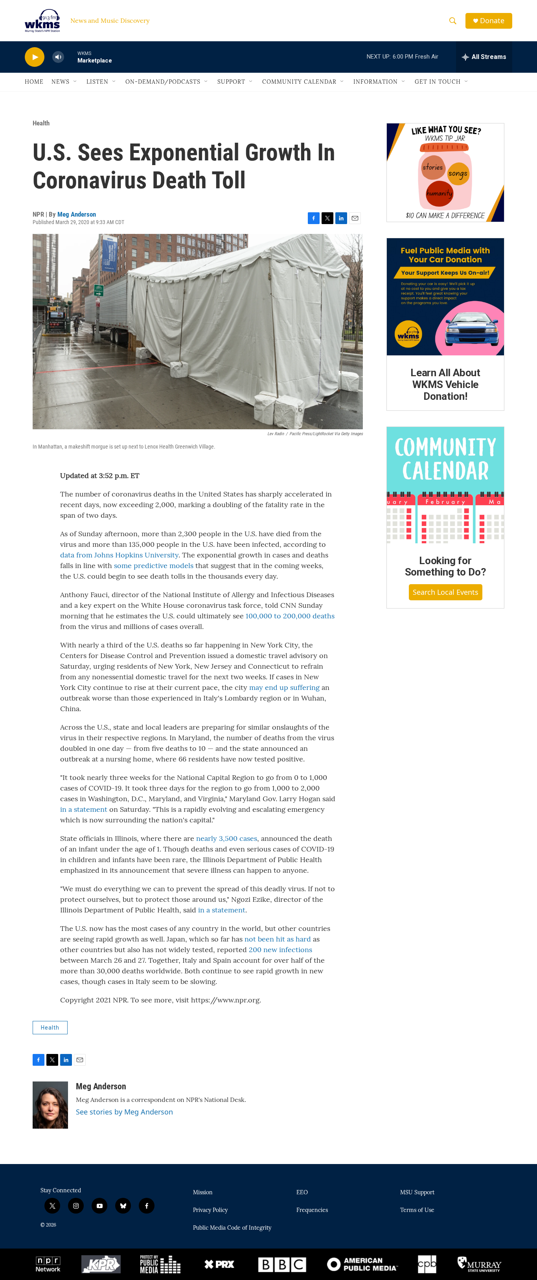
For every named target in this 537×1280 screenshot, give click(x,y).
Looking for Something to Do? (445, 566)
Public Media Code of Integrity (232, 1228)
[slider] (71, 57)
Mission (203, 1193)
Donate (492, 21)
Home (34, 81)
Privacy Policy (210, 1210)
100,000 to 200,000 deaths (290, 615)
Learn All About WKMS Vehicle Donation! (445, 384)
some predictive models (153, 565)
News (60, 81)
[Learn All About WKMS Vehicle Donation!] (445, 296)
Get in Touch (438, 81)
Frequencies (312, 1210)
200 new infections (280, 949)
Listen (97, 81)
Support (231, 81)
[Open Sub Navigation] (75, 82)
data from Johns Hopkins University (119, 554)
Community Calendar (299, 81)
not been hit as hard (278, 938)
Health (41, 123)
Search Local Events (445, 592)
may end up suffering (284, 687)
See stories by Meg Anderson (124, 1111)
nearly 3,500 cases (226, 838)
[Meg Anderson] (50, 1105)
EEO (302, 1193)
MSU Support (417, 1193)
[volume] (58, 57)
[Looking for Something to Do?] (445, 485)
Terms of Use (417, 1210)
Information (375, 81)
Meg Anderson (76, 214)
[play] (34, 57)
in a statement (83, 809)
